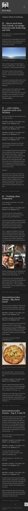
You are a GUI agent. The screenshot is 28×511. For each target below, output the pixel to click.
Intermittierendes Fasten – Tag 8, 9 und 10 (13, 411)
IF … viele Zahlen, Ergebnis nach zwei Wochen (11, 110)
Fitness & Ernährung (18, 102)
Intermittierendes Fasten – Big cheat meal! (11, 299)
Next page (26, 504)
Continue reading (7, 98)
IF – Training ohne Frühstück (11, 197)
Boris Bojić (6, 10)
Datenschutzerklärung (7, 508)
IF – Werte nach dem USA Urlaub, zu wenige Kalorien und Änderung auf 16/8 (13, 26)
